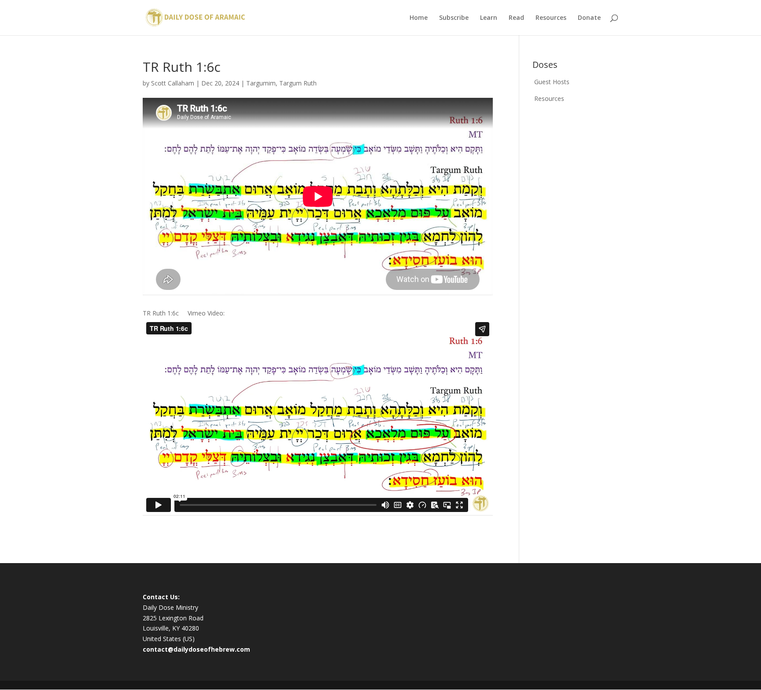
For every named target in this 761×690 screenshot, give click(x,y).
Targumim (261, 83)
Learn (488, 18)
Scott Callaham (172, 83)
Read (516, 18)
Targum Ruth (298, 83)
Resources (551, 18)
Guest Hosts (551, 82)
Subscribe (454, 18)
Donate (589, 18)
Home (419, 18)
